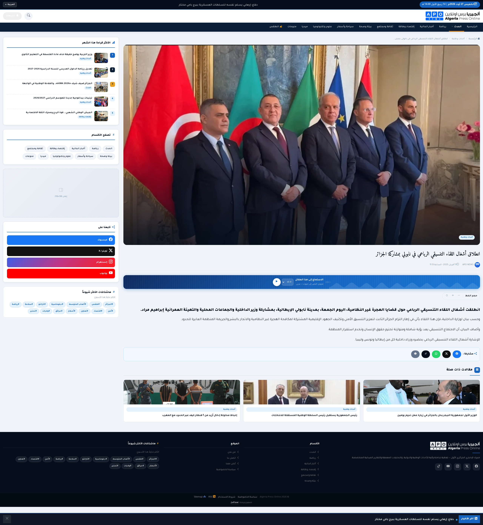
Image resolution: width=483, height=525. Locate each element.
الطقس (274, 26)
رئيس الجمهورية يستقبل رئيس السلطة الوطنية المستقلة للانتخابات (314, 415)
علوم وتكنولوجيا (322, 26)
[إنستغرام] (457, 466)
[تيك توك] (438, 466)
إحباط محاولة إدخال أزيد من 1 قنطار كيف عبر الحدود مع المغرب (199, 415)
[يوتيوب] (448, 466)
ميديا (305, 26)
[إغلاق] (7, 519)
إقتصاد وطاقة (406, 26)
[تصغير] (459, 296)
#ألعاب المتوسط (77, 304)
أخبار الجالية (427, 26)
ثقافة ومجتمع (385, 26)
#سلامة (29, 304)
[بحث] (28, 16)
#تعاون (84, 311)
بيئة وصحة (365, 26)
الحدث (457, 26)
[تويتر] (467, 466)
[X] (446, 354)
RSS (210, 497)
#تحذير (33, 311)
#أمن (110, 311)
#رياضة (15, 304)
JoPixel (234, 503)
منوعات (292, 26)
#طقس (96, 304)
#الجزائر (109, 304)
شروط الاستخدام (226, 497)
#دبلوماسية (57, 304)
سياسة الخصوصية (226, 470)
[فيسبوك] (457, 354)
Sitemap (198, 497)
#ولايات (46, 311)
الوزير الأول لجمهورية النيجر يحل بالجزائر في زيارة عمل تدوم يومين (437, 415)
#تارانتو (42, 304)
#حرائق (58, 311)
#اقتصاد (98, 311)
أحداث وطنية (458, 39)
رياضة (442, 26)
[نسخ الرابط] (425, 354)
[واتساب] (436, 354)
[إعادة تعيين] (447, 296)
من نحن (232, 452)
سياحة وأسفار (345, 26)
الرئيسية (472, 26)
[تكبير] (453, 296)
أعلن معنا (231, 464)
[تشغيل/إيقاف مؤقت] (277, 282)
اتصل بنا (231, 458)
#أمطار (71, 311)
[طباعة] (415, 354)
